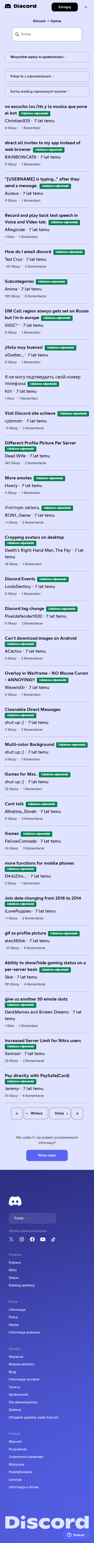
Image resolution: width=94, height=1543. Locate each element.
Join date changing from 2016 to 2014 (43, 898)
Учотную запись (22, 508)
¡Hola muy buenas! (24, 347)
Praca (13, 1317)
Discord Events (20, 579)
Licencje (15, 1479)
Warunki (15, 1441)
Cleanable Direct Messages (32, 709)
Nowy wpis (47, 1155)
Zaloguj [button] (64, 7)
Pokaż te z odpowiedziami (31, 76)
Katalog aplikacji (22, 1285)
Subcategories (19, 281)
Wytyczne (16, 1464)
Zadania (15, 1410)
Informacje (17, 1309)
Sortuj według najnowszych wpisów (39, 91)
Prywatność (18, 1449)
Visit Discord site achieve (30, 413)
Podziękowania (20, 1472)
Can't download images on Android (41, 638)
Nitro (13, 1270)
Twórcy (14, 1387)
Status (14, 1278)
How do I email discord (28, 252)
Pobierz (15, 1262)
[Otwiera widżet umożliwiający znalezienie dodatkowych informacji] (76, 1535)
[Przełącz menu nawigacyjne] (85, 7)
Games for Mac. (21, 774)
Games (12, 833)
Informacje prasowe (24, 1332)
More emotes (18, 478)
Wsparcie (16, 1357)
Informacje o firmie (23, 1487)
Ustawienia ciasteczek (26, 1457)
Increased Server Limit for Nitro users (43, 1041)
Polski (19, 1218)
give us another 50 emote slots (36, 999)
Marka (14, 1325)
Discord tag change (24, 608)
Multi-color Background (29, 744)
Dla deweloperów (23, 1402)
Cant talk (14, 804)
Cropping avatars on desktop (34, 537)
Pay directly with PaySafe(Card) (37, 1076)
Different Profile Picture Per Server (40, 443)
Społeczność (18, 1394)
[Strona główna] (20, 7)
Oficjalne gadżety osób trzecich (34, 1417)
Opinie (55, 21)
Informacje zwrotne (24, 1379)
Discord (39, 21)
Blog (12, 1372)
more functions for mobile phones (39, 863)
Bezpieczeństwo (21, 1364)
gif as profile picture (25, 933)
